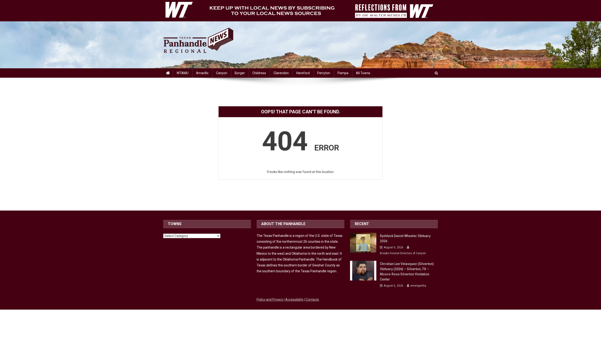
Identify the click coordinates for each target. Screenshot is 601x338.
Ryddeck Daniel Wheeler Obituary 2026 (405, 238)
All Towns (363, 73)
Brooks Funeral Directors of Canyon (403, 253)
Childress (259, 73)
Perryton (323, 73)
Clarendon (281, 73)
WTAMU (183, 73)
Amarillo (202, 73)
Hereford (303, 73)
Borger (240, 73)
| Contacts (311, 299)
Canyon (221, 73)
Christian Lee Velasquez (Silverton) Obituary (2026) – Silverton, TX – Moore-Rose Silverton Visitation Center (407, 271)
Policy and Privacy (270, 299)
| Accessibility (294, 299)
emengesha (418, 285)
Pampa (343, 73)
